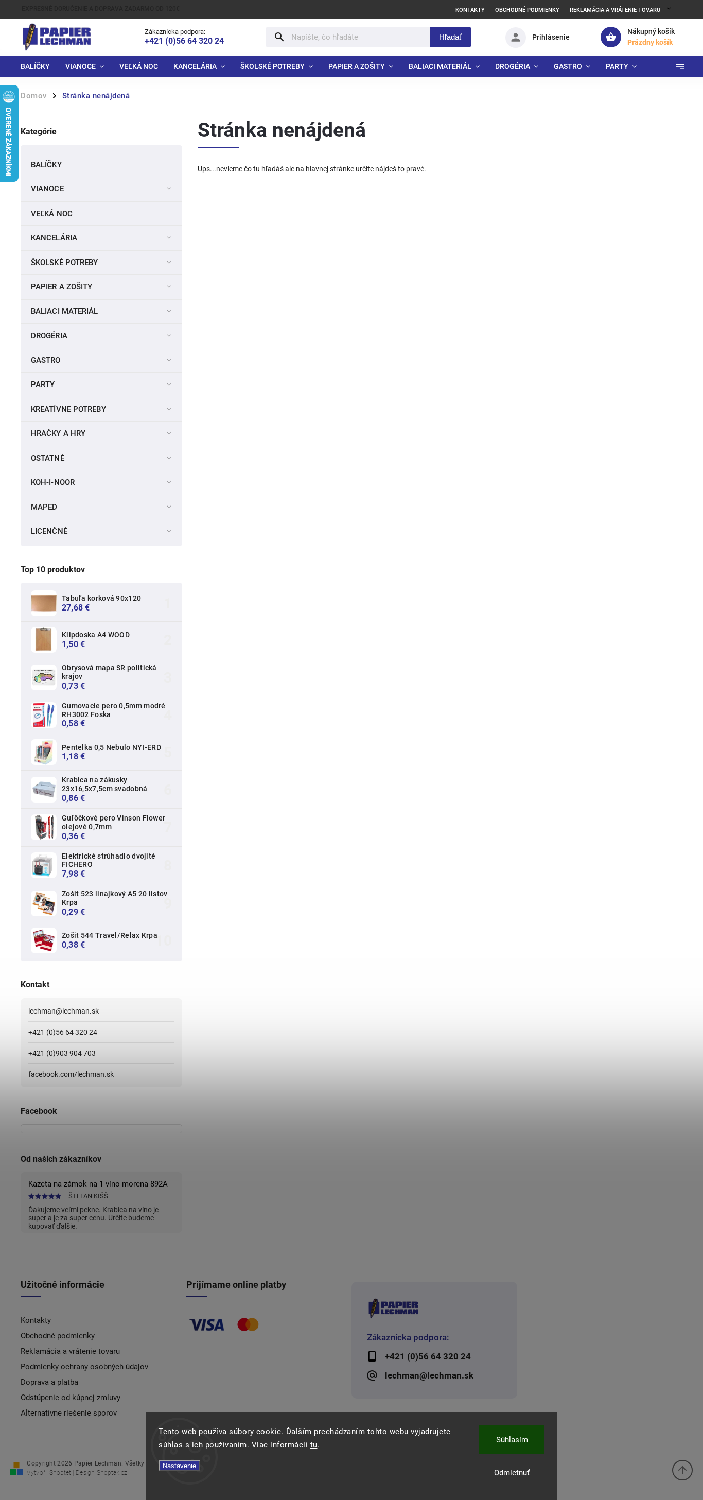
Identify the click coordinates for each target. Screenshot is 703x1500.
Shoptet (60, 1472)
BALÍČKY (46, 164)
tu (314, 1445)
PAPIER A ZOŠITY (62, 286)
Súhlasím (512, 1439)
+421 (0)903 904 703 (62, 1053)
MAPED (44, 507)
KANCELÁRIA (54, 237)
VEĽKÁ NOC (52, 213)
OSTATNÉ (47, 458)
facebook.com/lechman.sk (71, 1074)
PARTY (43, 384)
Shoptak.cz (112, 1472)
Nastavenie (179, 1466)
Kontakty (470, 10)
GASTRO (46, 360)
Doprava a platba (49, 1382)
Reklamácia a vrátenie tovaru (615, 10)
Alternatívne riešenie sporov (69, 1413)
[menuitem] (39, 66)
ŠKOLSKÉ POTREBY (64, 262)
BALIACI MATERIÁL (64, 311)
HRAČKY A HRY (58, 433)
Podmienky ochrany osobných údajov (84, 1366)
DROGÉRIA (49, 335)
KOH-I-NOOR (53, 482)
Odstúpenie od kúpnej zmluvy (70, 1397)
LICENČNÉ (49, 531)
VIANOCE (47, 189)
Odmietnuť (512, 1472)
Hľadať (450, 36)
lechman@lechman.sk (63, 1011)
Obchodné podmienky (527, 10)
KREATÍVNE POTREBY (68, 409)
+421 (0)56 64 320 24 (62, 1032)
